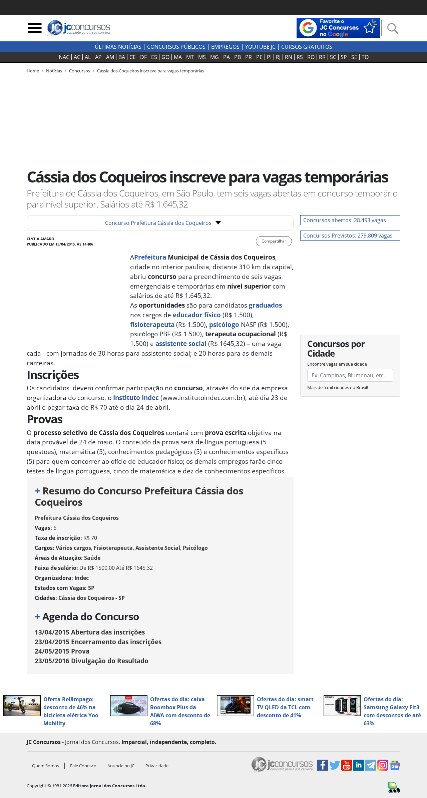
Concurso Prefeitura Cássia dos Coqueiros (155, 223)
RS (300, 57)
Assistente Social (157, 547)
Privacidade (156, 766)
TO (365, 57)
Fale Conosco (83, 766)
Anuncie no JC (120, 766)
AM (110, 57)
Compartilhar (274, 241)
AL (88, 57)
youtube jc (260, 46)
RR (322, 57)
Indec (81, 577)
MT (190, 57)
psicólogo (225, 324)
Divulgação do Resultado (91, 660)
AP (98, 57)
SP (344, 57)
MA (178, 57)
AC (77, 57)
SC (333, 57)
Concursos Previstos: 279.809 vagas (348, 235)
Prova (62, 651)
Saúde (92, 557)
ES (154, 57)
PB (237, 57)
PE (259, 57)
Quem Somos (45, 766)
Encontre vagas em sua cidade (337, 364)
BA (121, 57)
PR (248, 57)
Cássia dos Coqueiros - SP (91, 598)
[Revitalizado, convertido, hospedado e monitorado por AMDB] (394, 786)
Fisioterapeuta (113, 547)
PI (269, 57)
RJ (278, 57)
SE (354, 57)
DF (143, 57)
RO (311, 57)
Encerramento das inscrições (98, 641)
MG (214, 57)
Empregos (225, 46)
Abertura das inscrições (90, 632)
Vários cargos (73, 547)
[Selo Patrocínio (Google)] (338, 27)
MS (202, 57)
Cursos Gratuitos (306, 46)
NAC (64, 57)
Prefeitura (150, 257)
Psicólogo (195, 547)
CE (132, 57)
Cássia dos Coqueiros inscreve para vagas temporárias (150, 71)
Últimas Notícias (118, 46)
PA (226, 57)
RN (288, 57)
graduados (265, 305)
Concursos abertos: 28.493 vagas (344, 220)
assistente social (180, 343)
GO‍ (165, 57)
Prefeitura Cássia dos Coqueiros (77, 517)
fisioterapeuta (152, 324)
